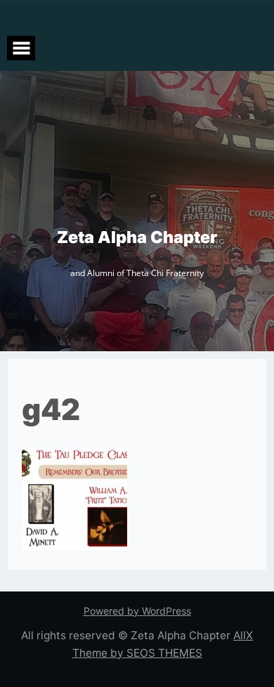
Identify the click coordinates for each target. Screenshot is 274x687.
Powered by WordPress (137, 611)
